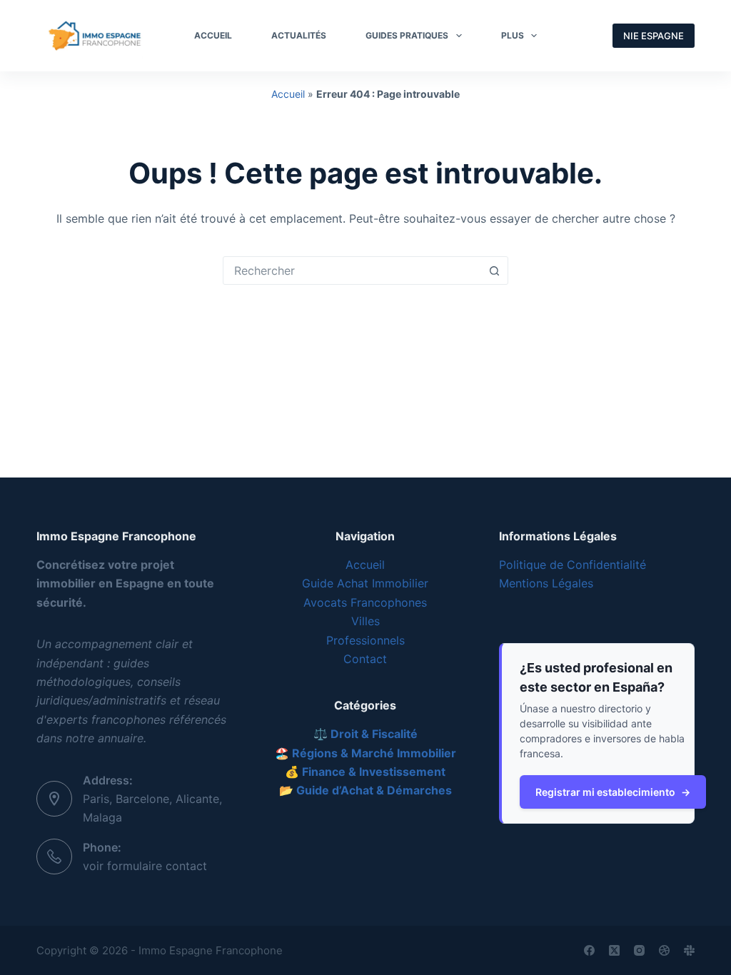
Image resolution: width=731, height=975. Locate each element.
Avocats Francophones (365, 602)
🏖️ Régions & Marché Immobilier (365, 753)
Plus (512, 35)
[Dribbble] (664, 950)
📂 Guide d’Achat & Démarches (365, 790)
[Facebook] (589, 950)
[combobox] (351, 270)
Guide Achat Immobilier (365, 583)
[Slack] (689, 950)
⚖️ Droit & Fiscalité (365, 734)
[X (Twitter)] (614, 950)
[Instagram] (639, 950)
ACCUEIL (213, 35)
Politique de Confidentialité (572, 564)
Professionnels (365, 640)
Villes (365, 621)
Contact (365, 659)
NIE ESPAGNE (653, 35)
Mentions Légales (546, 583)
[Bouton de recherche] (494, 270)
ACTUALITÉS (298, 35)
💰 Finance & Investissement (365, 771)
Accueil (288, 94)
